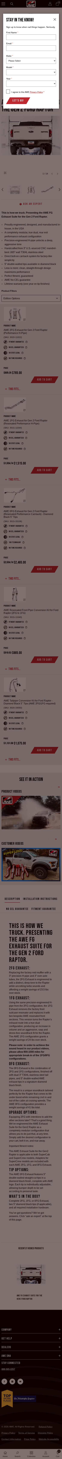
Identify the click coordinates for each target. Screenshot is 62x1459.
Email (9, 43)
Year (9, 78)
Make (9, 56)
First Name (12, 32)
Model (9, 67)
